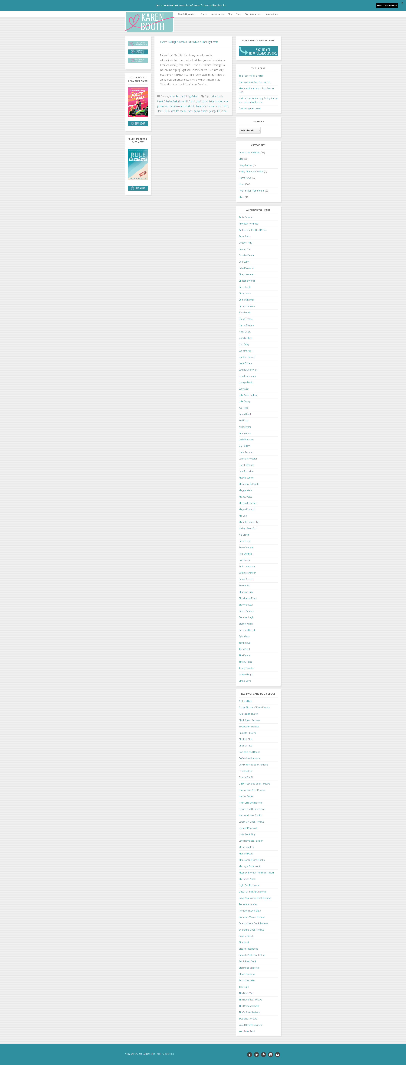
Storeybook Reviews (249, 968)
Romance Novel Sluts (250, 910)
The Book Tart (246, 993)
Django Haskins (247, 306)
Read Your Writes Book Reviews (255, 898)
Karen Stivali (245, 414)
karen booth (189, 106)
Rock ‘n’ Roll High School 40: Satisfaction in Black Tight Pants (189, 42)
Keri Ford (243, 420)
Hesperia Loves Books (250, 815)
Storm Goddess (247, 974)
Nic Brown (244, 535)
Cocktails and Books (249, 752)
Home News (245, 178)
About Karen (217, 14)
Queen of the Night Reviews (252, 891)
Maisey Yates (245, 496)
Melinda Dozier (246, 853)
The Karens (244, 655)
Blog (230, 14)
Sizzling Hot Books (248, 949)
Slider (241, 197)
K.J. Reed (243, 408)
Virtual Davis (245, 681)
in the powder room (218, 101)
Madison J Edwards (249, 484)
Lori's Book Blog (247, 834)
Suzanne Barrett (247, 630)
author (213, 96)
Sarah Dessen (246, 579)
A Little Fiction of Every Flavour (254, 707)
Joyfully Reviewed (248, 828)
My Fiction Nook (247, 879)
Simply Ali (244, 942)
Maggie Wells (245, 490)
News (172, 96)
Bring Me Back (170, 101)
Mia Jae (243, 516)
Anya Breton (245, 236)
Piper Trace (244, 541)
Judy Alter (244, 389)
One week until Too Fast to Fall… (255, 82)
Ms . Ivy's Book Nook (249, 866)
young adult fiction (218, 111)
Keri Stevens (245, 427)
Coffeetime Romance (249, 758)
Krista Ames (245, 433)
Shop (238, 14)
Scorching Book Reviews (251, 929)
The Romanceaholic (249, 1006)
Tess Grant (244, 649)
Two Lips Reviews (248, 1018)
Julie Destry (244, 401)
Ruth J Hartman (247, 566)
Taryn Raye (244, 643)
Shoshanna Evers (248, 598)
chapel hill (183, 101)
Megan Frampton (247, 509)
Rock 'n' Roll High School (187, 96)
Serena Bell (244, 585)
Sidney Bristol (246, 604)
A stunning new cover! (250, 108)
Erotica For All (246, 777)
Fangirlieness (245, 165)
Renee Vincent (246, 547)
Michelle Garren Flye (249, 522)
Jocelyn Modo (246, 382)
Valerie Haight (246, 674)
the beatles (170, 111)
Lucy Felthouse (246, 465)
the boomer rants (184, 111)
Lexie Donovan (246, 439)
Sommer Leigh (246, 617)
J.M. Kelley (244, 344)
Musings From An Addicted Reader (256, 872)
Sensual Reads (246, 936)
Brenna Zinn (245, 249)
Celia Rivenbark (246, 268)
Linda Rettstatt (246, 452)
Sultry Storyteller (247, 980)
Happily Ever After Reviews (252, 790)
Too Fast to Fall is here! (251, 76)
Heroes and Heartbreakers (252, 809)
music (219, 106)
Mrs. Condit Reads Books (252, 860)
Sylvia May (244, 636)
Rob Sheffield (245, 554)
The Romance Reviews (250, 999)
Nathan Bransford (248, 528)
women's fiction (201, 111)
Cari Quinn (244, 262)
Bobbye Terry (245, 242)
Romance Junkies (248, 904)
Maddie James (246, 477)
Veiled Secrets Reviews (250, 1025)
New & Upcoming (187, 14)
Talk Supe (244, 987)
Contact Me (272, 14)
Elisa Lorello (245, 312)
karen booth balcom (205, 106)
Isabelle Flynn (245, 338)
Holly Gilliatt (245, 331)
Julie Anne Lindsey (248, 395)
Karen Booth (149, 21)
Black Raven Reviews (249, 720)
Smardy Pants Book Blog (252, 955)
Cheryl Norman (246, 274)
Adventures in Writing (249, 152)
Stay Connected (253, 14)
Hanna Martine (246, 325)
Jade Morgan (245, 350)
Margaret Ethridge (248, 503)
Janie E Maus (245, 363)
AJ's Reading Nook (248, 714)
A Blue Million (245, 701)
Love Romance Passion (251, 841)
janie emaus (162, 106)
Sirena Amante (246, 611)
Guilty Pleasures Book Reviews (254, 783)
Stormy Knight (246, 623)
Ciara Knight (245, 287)
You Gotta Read (247, 1031)
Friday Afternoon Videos (251, 171)
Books (204, 14)
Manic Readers (246, 847)
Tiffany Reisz (245, 662)
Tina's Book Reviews (249, 1012)
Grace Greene (245, 319)
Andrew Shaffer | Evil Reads (253, 230)
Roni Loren (244, 560)
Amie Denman (246, 217)
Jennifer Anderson (248, 369)
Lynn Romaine (246, 471)
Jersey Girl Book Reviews (251, 822)
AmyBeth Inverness (248, 223)
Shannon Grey (246, 592)
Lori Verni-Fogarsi (248, 458)
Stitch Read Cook (247, 961)
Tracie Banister (246, 668)
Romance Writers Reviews (252, 917)
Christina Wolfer (247, 281)
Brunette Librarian (247, 733)
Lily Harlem (244, 446)
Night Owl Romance (249, 885)
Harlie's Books (246, 796)
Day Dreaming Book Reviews (253, 764)
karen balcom (176, 106)
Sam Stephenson (247, 573)
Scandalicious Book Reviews (253, 923)
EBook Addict (245, 771)
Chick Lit (192, 101)
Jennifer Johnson (247, 376)
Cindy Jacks (245, 293)
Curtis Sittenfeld (247, 300)
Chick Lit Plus (245, 745)
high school (202, 101)
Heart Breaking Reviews (250, 802)
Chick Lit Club (245, 739)
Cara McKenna (246, 255)
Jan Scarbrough (247, 357)
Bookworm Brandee (249, 726)
